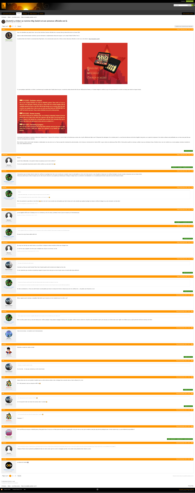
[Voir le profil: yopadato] (8, 350)
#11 (192, 311)
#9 (192, 276)
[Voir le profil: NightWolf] (8, 177)
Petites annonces (33, 13)
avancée (194, 5)
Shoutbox (41, 13)
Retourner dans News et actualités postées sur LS (183, 475)
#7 (192, 242)
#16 (192, 393)
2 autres (185, 439)
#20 (192, 459)
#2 (192, 154)
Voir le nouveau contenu (188, 13)
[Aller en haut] (97, 489)
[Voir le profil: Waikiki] (8, 383)
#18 (192, 426)
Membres (25, 13)
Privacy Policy (190, 485)
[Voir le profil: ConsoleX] (8, 465)
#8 (192, 258)
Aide (25, 489)
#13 (192, 344)
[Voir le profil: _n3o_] (8, 432)
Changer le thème (7, 489)
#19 (192, 442)
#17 (192, 410)
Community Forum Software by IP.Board (186, 489)
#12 (192, 327)
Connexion (183, 1)
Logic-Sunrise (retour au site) (9, 13)
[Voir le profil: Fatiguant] (8, 448)
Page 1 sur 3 (5, 26)
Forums (18, 13)
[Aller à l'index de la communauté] (4, 5)
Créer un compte (190, 1)
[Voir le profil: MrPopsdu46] (8, 334)
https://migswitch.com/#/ (94, 38)
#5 (192, 209)
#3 (192, 171)
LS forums (4, 486)
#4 (192, 187)
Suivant (19, 26)
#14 (192, 360)
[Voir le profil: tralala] (8, 35)
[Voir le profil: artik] (8, 264)
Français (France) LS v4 (17, 489)
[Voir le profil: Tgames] (8, 215)
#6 (192, 226)
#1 (192, 29)
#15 (192, 377)
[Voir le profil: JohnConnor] (8, 160)
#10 (192, 295)
